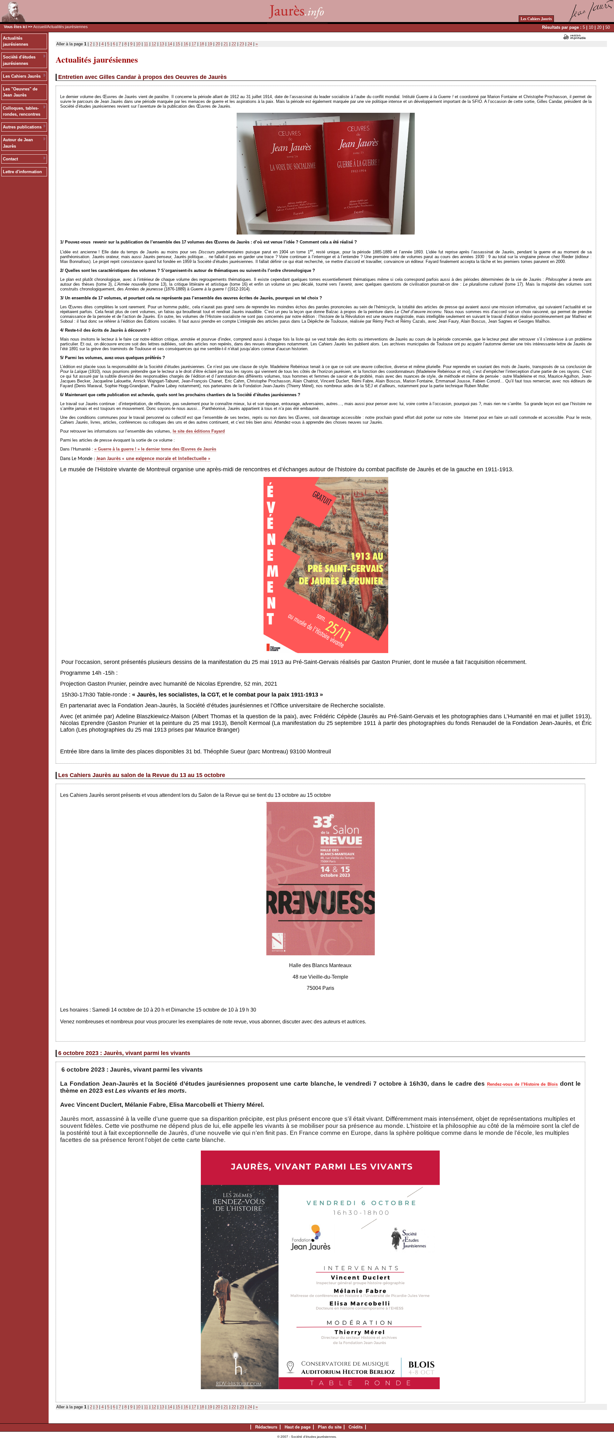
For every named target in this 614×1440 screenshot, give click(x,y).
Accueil (39, 27)
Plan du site (330, 1427)
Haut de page (298, 1427)
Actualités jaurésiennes (15, 41)
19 (210, 44)
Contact (10, 159)
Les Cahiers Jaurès (536, 18)
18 (202, 44)
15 (178, 44)
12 (154, 44)
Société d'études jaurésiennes (19, 60)
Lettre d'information (22, 171)
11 (146, 44)
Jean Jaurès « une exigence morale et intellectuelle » (153, 458)
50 (607, 27)
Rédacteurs (266, 1427)
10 (591, 27)
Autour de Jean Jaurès (18, 143)
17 (194, 44)
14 (170, 44)
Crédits (356, 1427)
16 (186, 44)
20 (599, 27)
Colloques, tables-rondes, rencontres (21, 111)
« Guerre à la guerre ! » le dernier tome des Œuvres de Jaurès (155, 449)
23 (242, 44)
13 (162, 44)
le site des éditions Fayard (199, 431)
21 (226, 44)
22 (234, 44)
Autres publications (22, 127)
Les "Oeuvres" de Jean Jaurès (20, 92)
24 (250, 44)
